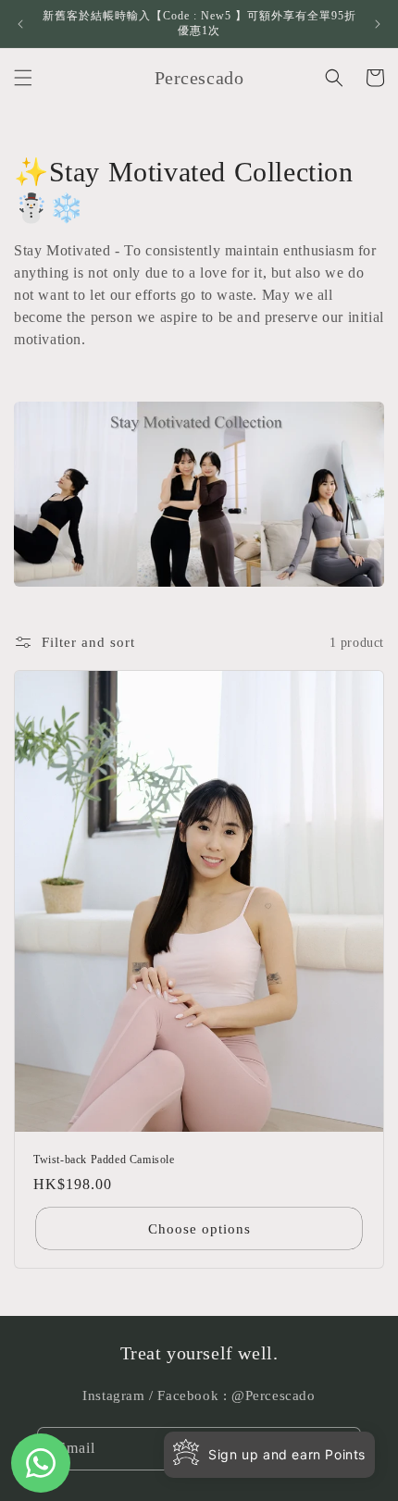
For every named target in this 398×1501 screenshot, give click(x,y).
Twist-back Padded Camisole (104, 1159)
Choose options (199, 1229)
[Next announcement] (377, 24)
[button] (23, 77)
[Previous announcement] (20, 24)
